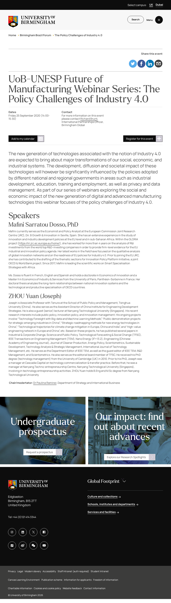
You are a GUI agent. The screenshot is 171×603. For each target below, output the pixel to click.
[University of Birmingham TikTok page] (12, 545)
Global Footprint (104, 481)
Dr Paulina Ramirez (44, 383)
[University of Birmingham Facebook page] (44, 532)
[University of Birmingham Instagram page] (12, 532)
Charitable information (20, 588)
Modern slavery (33, 571)
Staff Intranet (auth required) (73, 571)
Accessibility (49, 571)
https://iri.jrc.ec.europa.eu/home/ (39, 243)
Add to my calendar (23, 139)
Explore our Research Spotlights (126, 457)
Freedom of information (105, 579)
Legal (20, 571)
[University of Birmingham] (31, 20)
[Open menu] (159, 20)
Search (136, 19)
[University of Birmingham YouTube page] (44, 545)
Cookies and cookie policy (47, 588)
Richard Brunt (88, 119)
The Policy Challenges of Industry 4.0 (78, 35)
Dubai (159, 5)
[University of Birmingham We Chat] (33, 545)
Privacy (12, 571)
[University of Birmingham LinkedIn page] (23, 532)
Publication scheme (51, 579)
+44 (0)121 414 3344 (24, 517)
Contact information (94, 588)
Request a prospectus (39, 452)
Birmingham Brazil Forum (35, 35)
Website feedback (72, 588)
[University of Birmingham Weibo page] (23, 545)
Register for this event (139, 139)
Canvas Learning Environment (24, 579)
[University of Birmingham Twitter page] (33, 532)
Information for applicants (78, 579)
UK (151, 5)
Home (12, 35)
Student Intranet (100, 571)
